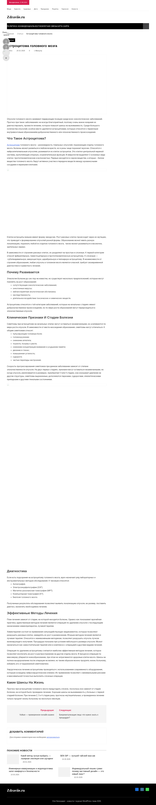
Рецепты (55, 9)
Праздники (45, 9)
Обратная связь (49, 26)
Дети (36, 9)
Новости (75, 9)
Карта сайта (63, 26)
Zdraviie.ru (16, 17)
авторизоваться (53, 737)
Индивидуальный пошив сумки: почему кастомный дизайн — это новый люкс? (88, 771)
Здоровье (27, 9)
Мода (9, 9)
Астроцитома (13, 145)
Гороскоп (65, 9)
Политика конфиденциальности (24, 26)
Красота (17, 9)
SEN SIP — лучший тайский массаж (77, 756)
